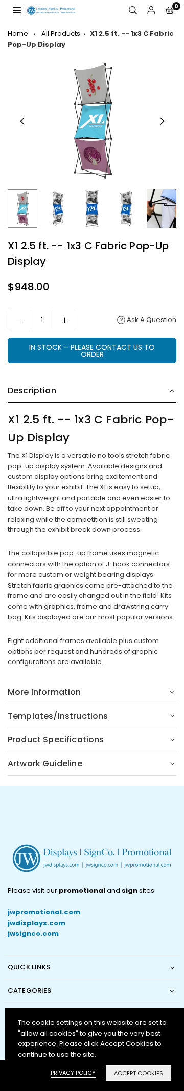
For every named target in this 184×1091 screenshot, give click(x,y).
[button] (169, 10)
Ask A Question (150, 320)
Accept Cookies (138, 1073)
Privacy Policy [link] (73, 1072)
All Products (60, 33)
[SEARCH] (133, 10)
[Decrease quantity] (19, 320)
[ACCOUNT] (151, 10)
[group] (92, 120)
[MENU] (17, 10)
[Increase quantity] (64, 320)
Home (18, 33)
